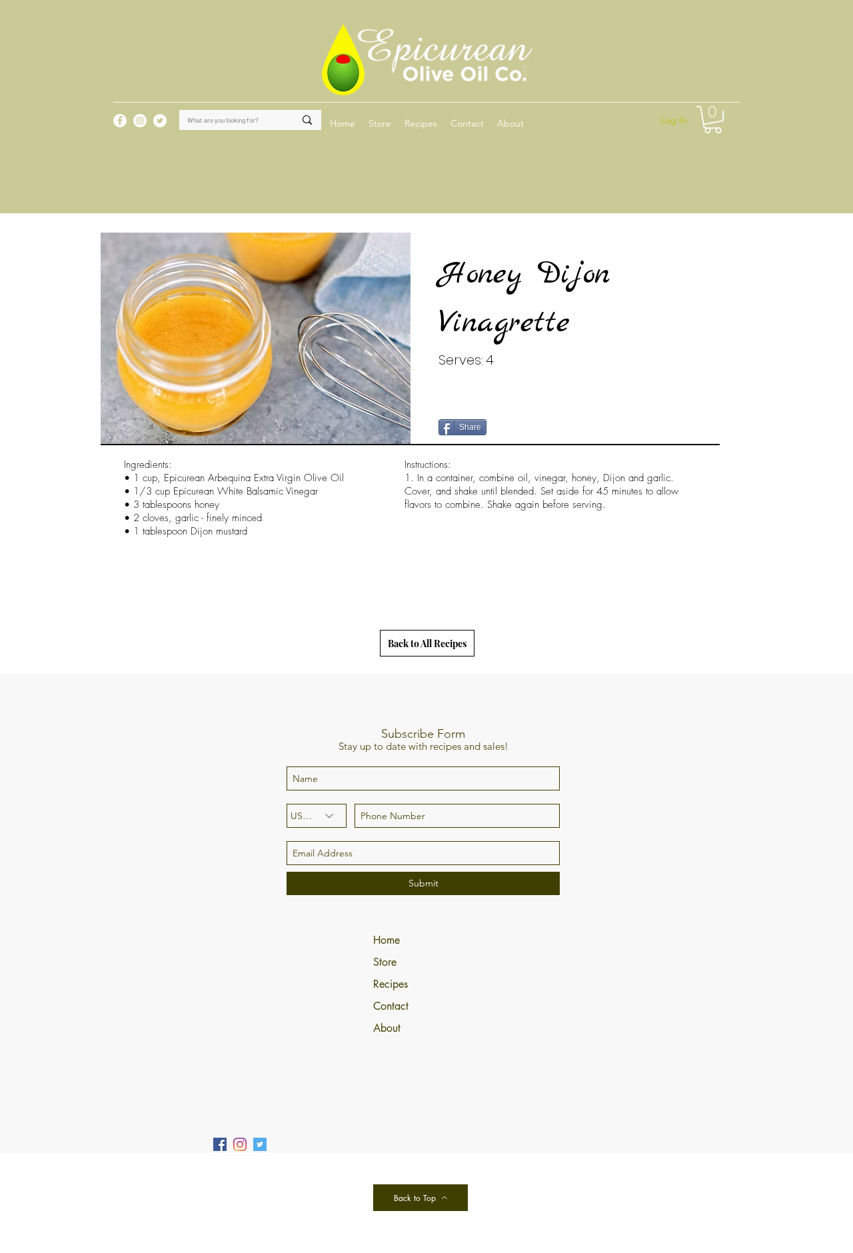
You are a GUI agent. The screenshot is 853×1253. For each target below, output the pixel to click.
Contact (391, 1006)
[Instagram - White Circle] (140, 120)
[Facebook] (220, 1144)
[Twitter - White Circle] (160, 120)
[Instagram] (240, 1144)
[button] (421, 123)
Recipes (390, 984)
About (387, 1028)
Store (385, 962)
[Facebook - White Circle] (120, 120)
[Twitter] (260, 1144)
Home (386, 940)
